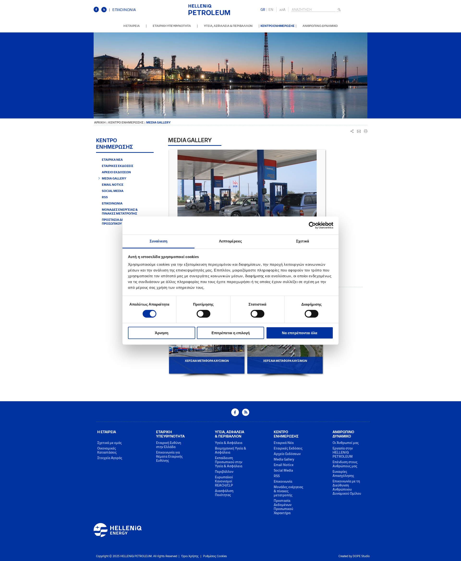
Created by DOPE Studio (354, 556)
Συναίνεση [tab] (158, 241)
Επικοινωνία (283, 482)
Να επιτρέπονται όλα (299, 333)
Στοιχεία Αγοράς (109, 458)
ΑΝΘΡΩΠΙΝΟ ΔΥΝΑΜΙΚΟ (320, 26)
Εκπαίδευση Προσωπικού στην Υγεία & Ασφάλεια (228, 462)
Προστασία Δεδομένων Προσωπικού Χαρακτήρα (283, 507)
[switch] (203, 314)
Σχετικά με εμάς (109, 443)
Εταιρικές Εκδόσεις (288, 448)
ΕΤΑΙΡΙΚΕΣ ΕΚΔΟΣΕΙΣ (117, 166)
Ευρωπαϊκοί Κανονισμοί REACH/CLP (224, 481)
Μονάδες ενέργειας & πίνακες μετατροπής (288, 491)
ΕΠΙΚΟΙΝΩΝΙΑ (124, 10)
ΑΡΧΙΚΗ (100, 122)
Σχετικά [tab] (302, 241)
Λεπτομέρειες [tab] (230, 241)
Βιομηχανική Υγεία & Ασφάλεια (230, 450)
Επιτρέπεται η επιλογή (231, 333)
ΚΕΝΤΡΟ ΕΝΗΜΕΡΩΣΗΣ (278, 26)
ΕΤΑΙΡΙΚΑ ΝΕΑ (112, 159)
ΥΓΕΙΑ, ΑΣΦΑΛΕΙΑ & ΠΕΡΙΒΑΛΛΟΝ (228, 26)
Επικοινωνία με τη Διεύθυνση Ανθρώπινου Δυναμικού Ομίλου (347, 487)
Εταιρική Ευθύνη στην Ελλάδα (168, 445)
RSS (105, 197)
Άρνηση (161, 333)
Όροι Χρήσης (190, 556)
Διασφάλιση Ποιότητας (224, 493)
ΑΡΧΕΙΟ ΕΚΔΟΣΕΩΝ (116, 172)
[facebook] (97, 11)
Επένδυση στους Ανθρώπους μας (345, 464)
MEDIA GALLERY (114, 178)
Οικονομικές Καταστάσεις (107, 450)
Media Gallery (284, 459)
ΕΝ (270, 9)
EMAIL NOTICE (112, 184)
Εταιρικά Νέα (284, 443)
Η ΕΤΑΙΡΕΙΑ (131, 26)
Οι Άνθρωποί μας (346, 443)
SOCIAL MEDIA (112, 191)
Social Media (283, 471)
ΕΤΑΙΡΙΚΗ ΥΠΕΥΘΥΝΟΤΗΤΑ (172, 26)
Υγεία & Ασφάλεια (228, 443)
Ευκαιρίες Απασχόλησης (343, 474)
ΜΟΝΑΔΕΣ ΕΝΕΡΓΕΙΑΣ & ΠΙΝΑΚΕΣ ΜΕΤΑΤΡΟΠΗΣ (120, 211)
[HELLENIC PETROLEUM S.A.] (209, 14)
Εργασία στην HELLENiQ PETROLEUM (343, 452)
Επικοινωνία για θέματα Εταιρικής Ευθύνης (169, 456)
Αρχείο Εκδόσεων (287, 454)
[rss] (105, 11)
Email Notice (283, 465)
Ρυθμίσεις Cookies (215, 556)
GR (263, 9)
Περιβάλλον (224, 472)
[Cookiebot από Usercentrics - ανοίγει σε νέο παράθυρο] (312, 225)
